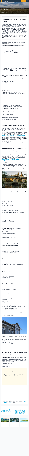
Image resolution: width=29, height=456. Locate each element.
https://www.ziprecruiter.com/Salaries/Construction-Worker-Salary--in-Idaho (13, 135)
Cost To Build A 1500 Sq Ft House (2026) (19, 409)
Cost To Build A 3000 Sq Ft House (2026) (20, 412)
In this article (4, 17)
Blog (1, 8)
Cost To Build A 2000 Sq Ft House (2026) (20, 410)
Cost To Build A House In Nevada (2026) (6, 411)
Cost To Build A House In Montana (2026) (6, 408)
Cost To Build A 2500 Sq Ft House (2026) (20, 411)
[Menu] (27, 1)
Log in (19, 1)
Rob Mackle (2, 12)
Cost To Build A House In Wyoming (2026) (6, 409)
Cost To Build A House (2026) (18, 408)
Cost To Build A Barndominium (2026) (19, 413)
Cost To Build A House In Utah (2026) (5, 410)
